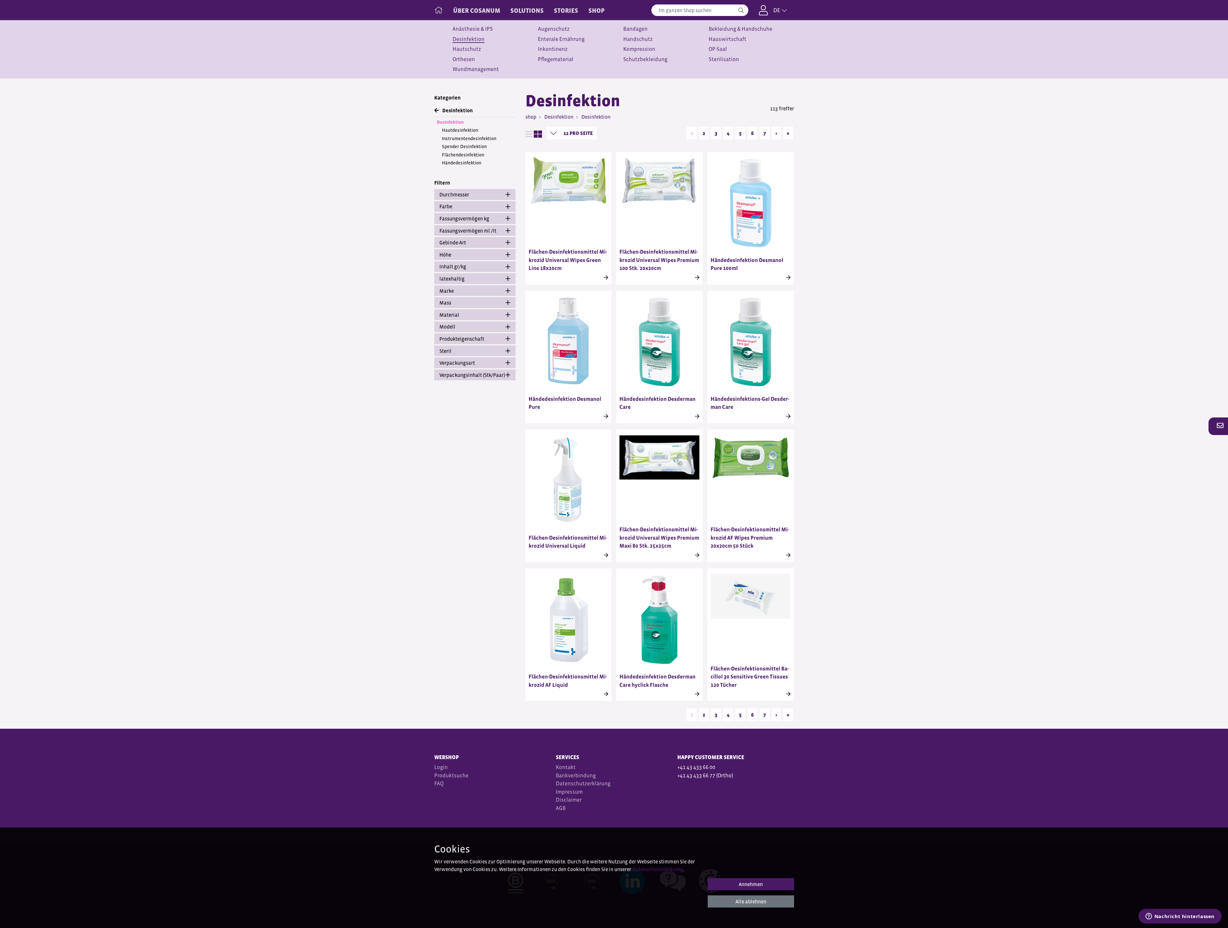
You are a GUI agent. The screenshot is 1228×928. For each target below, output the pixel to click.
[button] (1218, 426)
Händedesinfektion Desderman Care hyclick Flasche (657, 681)
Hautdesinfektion (460, 130)
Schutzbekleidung (645, 59)
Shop (596, 10)
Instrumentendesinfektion (469, 138)
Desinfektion (468, 39)
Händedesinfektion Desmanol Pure (565, 403)
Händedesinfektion (461, 162)
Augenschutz (554, 29)
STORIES (566, 10)
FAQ (439, 784)
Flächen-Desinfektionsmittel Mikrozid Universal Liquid (568, 542)
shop (530, 117)
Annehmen (751, 884)
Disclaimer (569, 800)
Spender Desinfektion (464, 146)
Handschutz (638, 39)
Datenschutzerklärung (583, 784)
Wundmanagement (476, 69)
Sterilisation (724, 59)
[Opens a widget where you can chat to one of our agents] (1180, 917)
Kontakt (566, 767)
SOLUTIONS (527, 10)
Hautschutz (467, 49)
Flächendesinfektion (463, 154)
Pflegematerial (555, 59)
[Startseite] (438, 8)
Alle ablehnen (751, 901)
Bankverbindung (576, 776)
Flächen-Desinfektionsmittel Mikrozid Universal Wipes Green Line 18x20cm (568, 260)
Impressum (569, 792)
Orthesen (464, 59)
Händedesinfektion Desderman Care (657, 403)
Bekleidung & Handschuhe (740, 29)
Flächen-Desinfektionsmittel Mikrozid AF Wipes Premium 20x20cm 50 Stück (750, 538)
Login (441, 767)
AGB (561, 808)
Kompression (639, 49)
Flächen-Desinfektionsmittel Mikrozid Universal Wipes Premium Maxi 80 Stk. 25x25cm (659, 538)
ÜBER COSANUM (476, 10)
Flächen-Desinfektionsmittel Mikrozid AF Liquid (568, 681)
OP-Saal (718, 49)
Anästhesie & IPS (473, 29)
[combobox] (700, 10)
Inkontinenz (553, 49)
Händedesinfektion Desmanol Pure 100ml (747, 264)
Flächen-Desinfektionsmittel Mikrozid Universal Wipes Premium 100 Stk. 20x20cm (659, 260)
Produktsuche (451, 776)
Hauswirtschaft (727, 39)
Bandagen (635, 29)
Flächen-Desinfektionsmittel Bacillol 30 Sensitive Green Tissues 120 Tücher (750, 677)
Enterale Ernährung (561, 39)
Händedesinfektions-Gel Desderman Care (750, 403)
